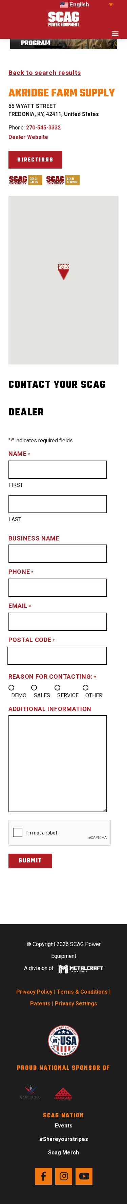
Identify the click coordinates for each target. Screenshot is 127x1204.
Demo (18, 695)
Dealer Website (28, 137)
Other (93, 695)
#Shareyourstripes (63, 1139)
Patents (40, 1003)
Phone (20, 571)
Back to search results (44, 73)
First (15, 485)
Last (14, 519)
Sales (42, 695)
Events (63, 1125)
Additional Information (49, 708)
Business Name (34, 538)
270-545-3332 (43, 127)
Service (68, 695)
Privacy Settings (76, 1003)
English (78, 4)
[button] (115, 33)
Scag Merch (63, 1152)
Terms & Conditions (82, 992)
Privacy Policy (34, 992)
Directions (35, 160)
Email (19, 605)
